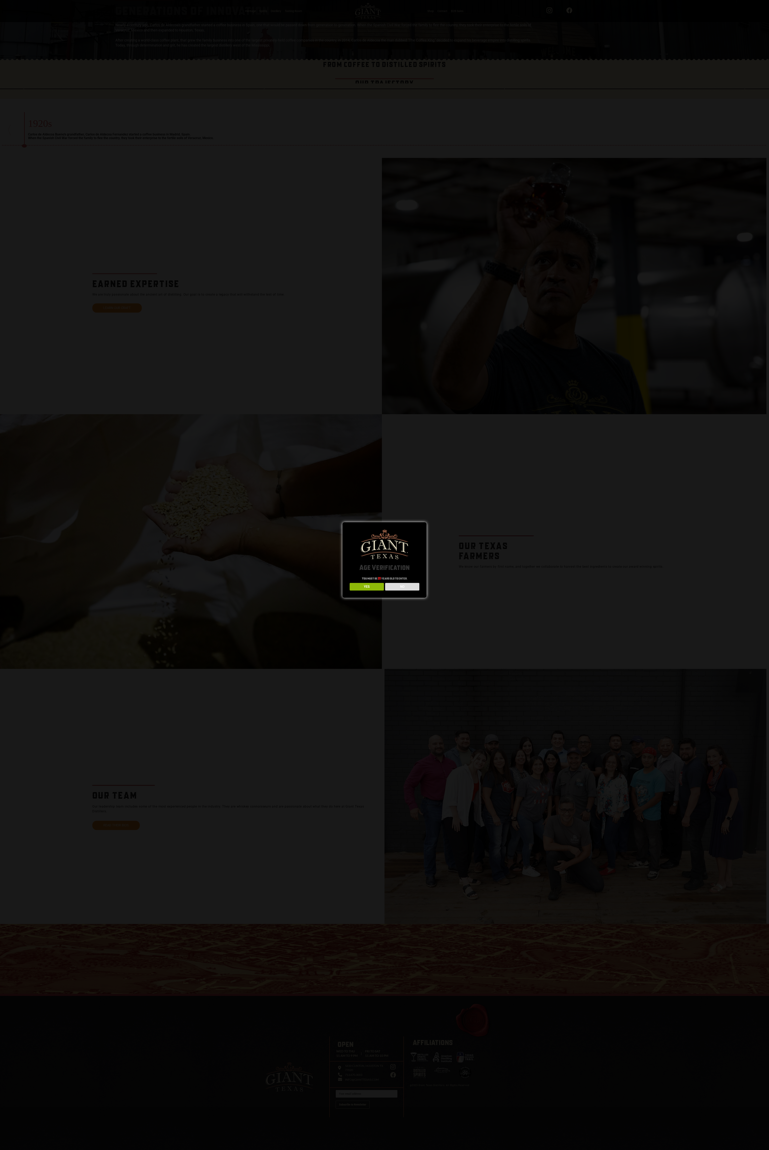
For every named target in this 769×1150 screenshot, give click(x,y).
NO (402, 587)
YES (367, 587)
